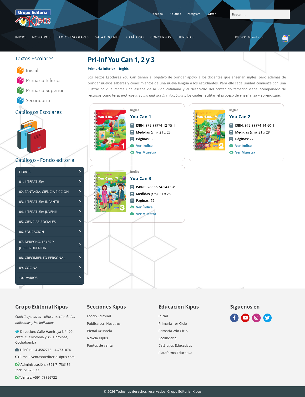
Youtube (175, 14)
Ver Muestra (146, 152)
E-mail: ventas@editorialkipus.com (47, 357)
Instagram (193, 14)
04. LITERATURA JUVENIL (38, 211)
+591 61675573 (27, 370)
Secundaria (38, 100)
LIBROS (24, 172)
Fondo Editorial (99, 316)
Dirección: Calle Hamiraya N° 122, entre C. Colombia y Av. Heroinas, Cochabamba (44, 337)
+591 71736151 (59, 364)
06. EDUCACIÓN (31, 231)
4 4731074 (63, 349)
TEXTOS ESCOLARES (73, 37)
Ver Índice (144, 145)
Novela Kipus (97, 338)
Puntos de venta (100, 345)
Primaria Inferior (43, 80)
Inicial (32, 70)
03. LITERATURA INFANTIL (39, 201)
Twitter (211, 14)
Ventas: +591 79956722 (38, 377)
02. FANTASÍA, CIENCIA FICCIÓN (44, 191)
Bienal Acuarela (99, 331)
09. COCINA (28, 267)
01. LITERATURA (31, 181)
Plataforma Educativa (175, 353)
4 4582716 (43, 349)
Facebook (158, 14)
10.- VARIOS (28, 277)
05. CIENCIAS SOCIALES (37, 221)
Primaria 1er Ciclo (172, 323)
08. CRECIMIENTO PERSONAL (42, 257)
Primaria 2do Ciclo (173, 331)
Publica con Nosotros (104, 323)
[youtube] (245, 318)
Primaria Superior (45, 90)
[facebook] (234, 318)
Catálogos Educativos (175, 345)
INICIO (20, 37)
